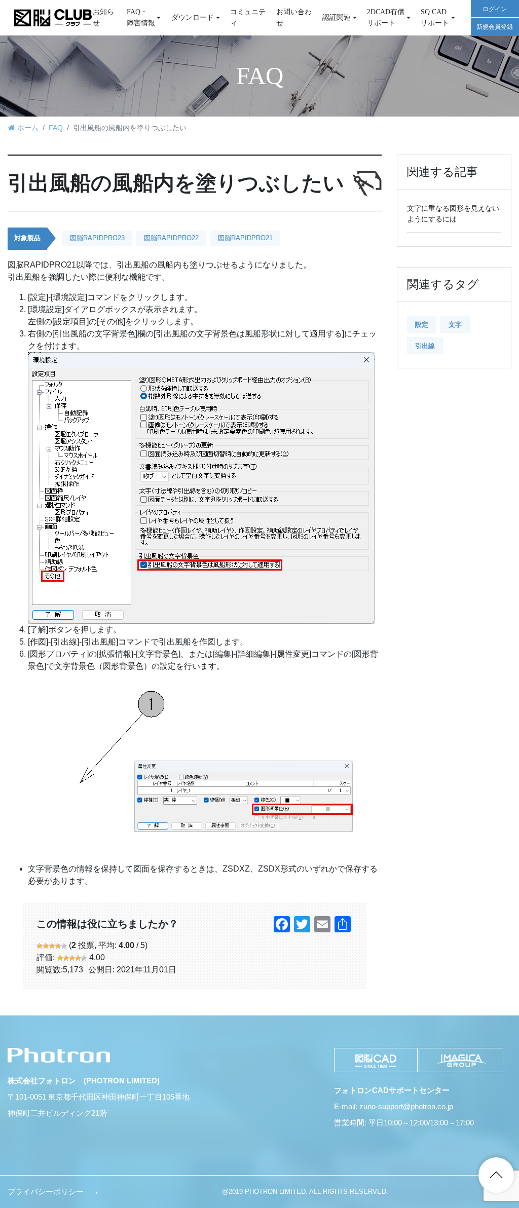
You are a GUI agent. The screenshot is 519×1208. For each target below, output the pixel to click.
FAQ (56, 128)
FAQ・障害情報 (141, 17)
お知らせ (103, 17)
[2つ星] (46, 946)
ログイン (495, 9)
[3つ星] (52, 946)
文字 (455, 324)
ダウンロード (192, 17)
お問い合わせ (294, 17)
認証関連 (336, 17)
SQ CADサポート (435, 17)
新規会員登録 (494, 26)
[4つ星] (58, 946)
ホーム (28, 128)
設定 (421, 324)
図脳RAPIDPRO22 (171, 238)
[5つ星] (64, 946)
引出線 (425, 346)
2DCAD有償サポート (385, 17)
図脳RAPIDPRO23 (97, 238)
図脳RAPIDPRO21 (245, 238)
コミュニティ (248, 17)
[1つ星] (39, 946)
